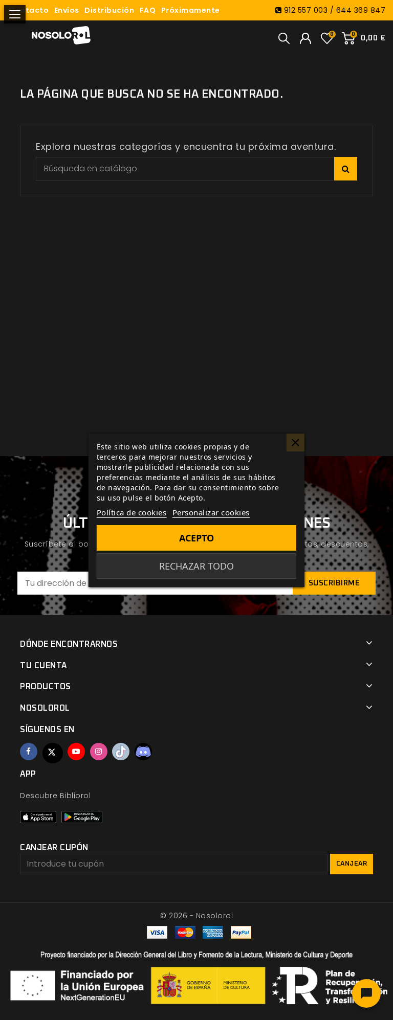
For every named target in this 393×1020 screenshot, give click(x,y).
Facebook (28, 751)
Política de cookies (132, 512)
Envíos (66, 10)
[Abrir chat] (366, 993)
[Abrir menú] (15, 14)
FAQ (148, 10)
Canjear (351, 863)
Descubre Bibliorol (55, 795)
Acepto (196, 538)
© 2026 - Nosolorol (196, 916)
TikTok (120, 751)
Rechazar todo (196, 566)
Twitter (52, 753)
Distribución (109, 10)
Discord (143, 751)
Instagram (98, 751)
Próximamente (190, 10)
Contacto (29, 10)
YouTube (76, 751)
